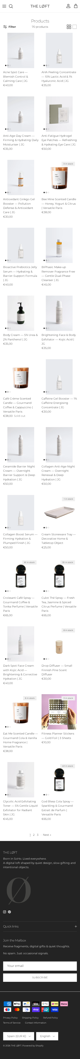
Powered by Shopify (32, 1045)
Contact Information (35, 1022)
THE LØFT (16, 1045)
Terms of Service (12, 1022)
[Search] (13, 6)
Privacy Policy (10, 1017)
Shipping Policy (30, 1017)
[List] (74, 26)
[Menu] (4, 6)
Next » (47, 835)
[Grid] (69, 26)
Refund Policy (50, 1017)
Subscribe (40, 977)
